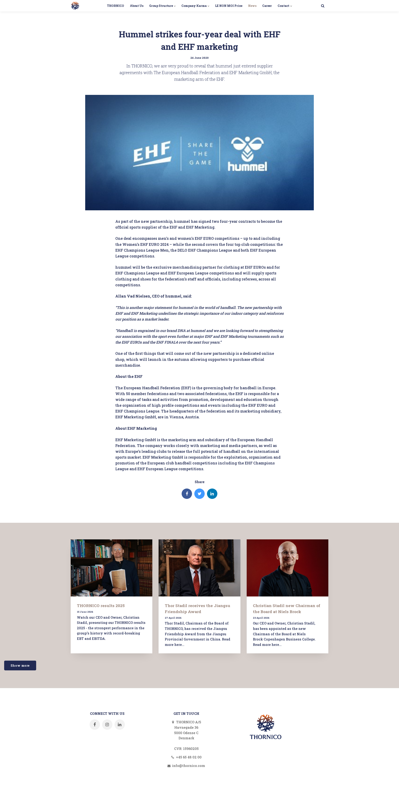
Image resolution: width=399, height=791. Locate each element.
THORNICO (115, 6)
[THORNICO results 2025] (111, 567)
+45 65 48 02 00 (188, 757)
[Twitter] (199, 494)
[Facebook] (187, 494)
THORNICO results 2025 (101, 605)
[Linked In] (212, 494)
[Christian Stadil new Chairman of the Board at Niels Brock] (287, 567)
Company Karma (194, 6)
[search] (322, 5)
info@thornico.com (188, 765)
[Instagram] (107, 724)
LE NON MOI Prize (228, 6)
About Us (136, 6)
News (252, 6)
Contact (284, 6)
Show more (20, 665)
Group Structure (161, 6)
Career (267, 6)
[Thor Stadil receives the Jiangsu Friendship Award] (199, 567)
